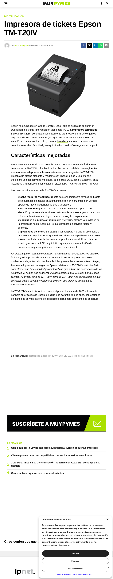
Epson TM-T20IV (49, 356)
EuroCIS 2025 (66, 356)
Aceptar (75, 554)
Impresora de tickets (83, 356)
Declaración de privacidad (82, 574)
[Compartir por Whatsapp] (100, 45)
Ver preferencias (75, 569)
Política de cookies (64, 574)
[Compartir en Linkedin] (95, 45)
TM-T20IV (25, 133)
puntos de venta (38, 137)
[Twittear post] (89, 45)
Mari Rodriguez (22, 45)
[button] (107, 519)
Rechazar (75, 561)
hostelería (62, 141)
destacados (34, 356)
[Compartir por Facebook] (83, 45)
